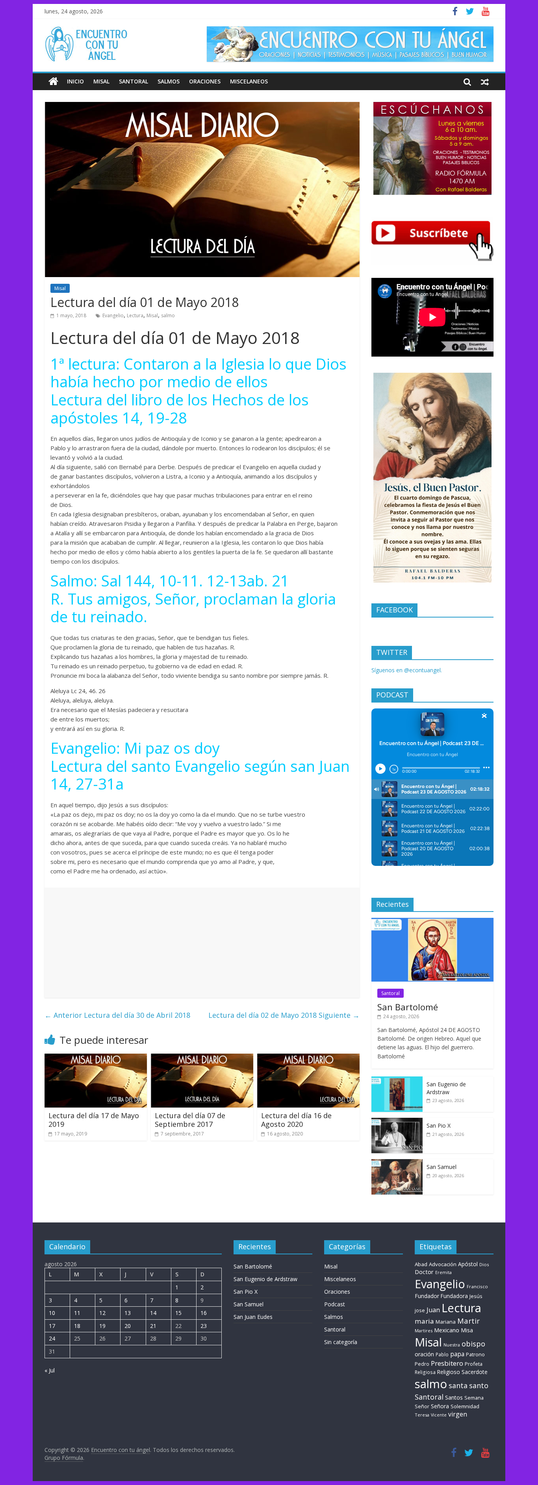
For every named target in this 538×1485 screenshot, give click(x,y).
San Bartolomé (407, 1007)
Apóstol (468, 1264)
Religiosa (425, 1372)
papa (457, 1354)
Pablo (442, 1354)
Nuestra (451, 1345)
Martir (468, 1321)
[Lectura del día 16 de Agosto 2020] (308, 1058)
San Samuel (441, 1167)
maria (424, 1321)
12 (102, 1313)
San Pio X (439, 1125)
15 (178, 1313)
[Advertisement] (202, 943)
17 (52, 1326)
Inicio (75, 81)
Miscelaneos (249, 81)
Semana (474, 1397)
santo (478, 1385)
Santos (454, 1397)
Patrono (475, 1354)
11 (77, 1313)
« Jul (50, 1370)
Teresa (422, 1415)
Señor (422, 1406)
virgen (457, 1414)
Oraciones (205, 81)
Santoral (133, 81)
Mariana (446, 1321)
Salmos (169, 81)
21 (153, 1326)
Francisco (477, 1286)
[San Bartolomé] (432, 922)
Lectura (135, 315)
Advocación (442, 1264)
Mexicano (446, 1330)
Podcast (334, 1304)
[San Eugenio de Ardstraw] (397, 1080)
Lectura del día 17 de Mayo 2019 (93, 1120)
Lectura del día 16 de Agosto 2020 (296, 1120)
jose (420, 1310)
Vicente (439, 1415)
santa (458, 1385)
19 (102, 1326)
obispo (473, 1343)
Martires (423, 1330)
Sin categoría (340, 1342)
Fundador (427, 1296)
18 (77, 1326)
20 (127, 1326)
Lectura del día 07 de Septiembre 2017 (190, 1120)
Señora (440, 1406)
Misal (101, 81)
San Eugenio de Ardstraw (446, 1088)
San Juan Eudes (253, 1316)
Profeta (473, 1363)
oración (424, 1354)
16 (203, 1313)
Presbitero (447, 1363)
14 (153, 1313)
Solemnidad (465, 1406)
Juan (433, 1310)
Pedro (422, 1364)
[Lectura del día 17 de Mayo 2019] (96, 1058)
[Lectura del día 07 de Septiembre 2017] (202, 1058)
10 (52, 1313)
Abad (421, 1264)
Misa (467, 1330)
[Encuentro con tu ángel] (53, 81)
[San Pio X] (397, 1122)
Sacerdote (475, 1372)
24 (52, 1338)
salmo (168, 315)
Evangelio (113, 315)
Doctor (424, 1272)
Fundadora (454, 1296)
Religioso (448, 1372)
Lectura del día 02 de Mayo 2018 (284, 1015)
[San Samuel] (397, 1163)
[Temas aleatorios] (484, 81)
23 (203, 1326)
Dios (484, 1264)
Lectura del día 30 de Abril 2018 (117, 1015)
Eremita (443, 1272)
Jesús (475, 1296)
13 (127, 1313)
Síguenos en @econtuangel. (406, 670)
